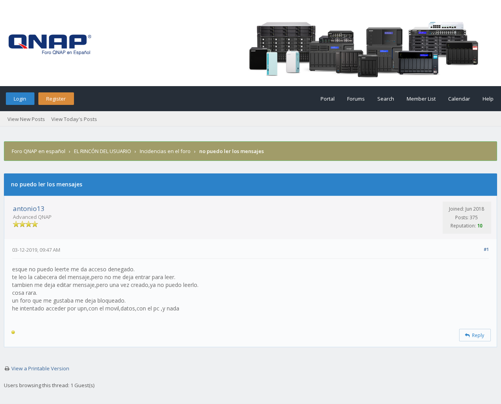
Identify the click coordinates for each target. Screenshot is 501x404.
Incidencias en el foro (165, 151)
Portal (328, 98)
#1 (486, 249)
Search (385, 98)
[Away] (13, 333)
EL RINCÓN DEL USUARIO (102, 151)
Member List (421, 98)
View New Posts (26, 119)
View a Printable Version (40, 368)
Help (488, 98)
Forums (356, 98)
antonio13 (29, 208)
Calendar (459, 98)
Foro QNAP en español (38, 151)
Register (56, 98)
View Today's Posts (74, 119)
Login (20, 98)
